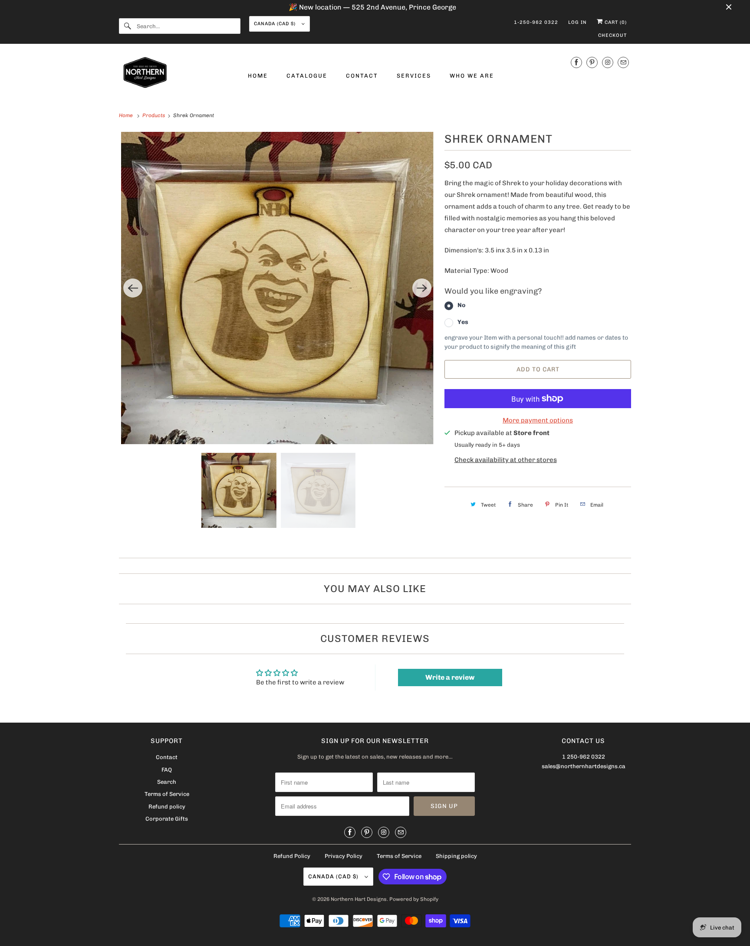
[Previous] (132, 288)
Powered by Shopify (413, 899)
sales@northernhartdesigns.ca (583, 766)
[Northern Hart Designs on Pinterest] (592, 62)
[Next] (421, 288)
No (461, 305)
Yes (462, 322)
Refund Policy (291, 856)
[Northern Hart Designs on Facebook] (576, 62)
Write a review (449, 677)
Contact (167, 757)
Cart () (615, 22)
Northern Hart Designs (359, 899)
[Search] (127, 26)
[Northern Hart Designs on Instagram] (607, 62)
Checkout (612, 35)
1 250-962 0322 (583, 756)
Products (154, 115)
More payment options (538, 420)
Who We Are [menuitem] (472, 75)
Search (166, 782)
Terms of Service (167, 794)
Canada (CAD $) (275, 23)
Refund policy (166, 806)
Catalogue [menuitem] (306, 75)
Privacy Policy (343, 856)
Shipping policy (456, 856)
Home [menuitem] (258, 75)
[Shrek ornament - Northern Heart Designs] (277, 288)
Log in (577, 22)
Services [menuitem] (414, 75)
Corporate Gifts (166, 818)
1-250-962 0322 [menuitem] (536, 22)
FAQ (166, 769)
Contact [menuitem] (362, 75)
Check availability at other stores (505, 460)
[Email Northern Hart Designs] (623, 62)
